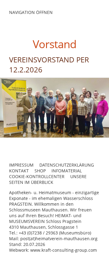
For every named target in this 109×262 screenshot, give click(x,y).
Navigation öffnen (31, 12)
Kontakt (19, 171)
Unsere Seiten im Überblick (48, 179)
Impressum (21, 165)
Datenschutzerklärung (66, 165)
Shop (40, 171)
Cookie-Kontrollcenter (36, 176)
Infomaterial (66, 171)
